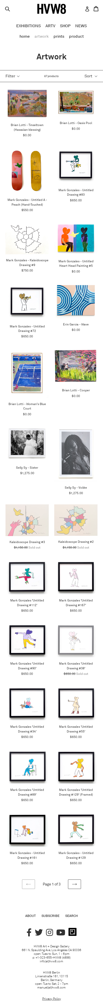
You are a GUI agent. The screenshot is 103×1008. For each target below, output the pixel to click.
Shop (65, 25)
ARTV (50, 25)
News (81, 25)
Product (76, 36)
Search (71, 916)
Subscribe (51, 916)
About (30, 916)
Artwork (41, 36)
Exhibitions (28, 25)
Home (25, 36)
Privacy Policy (51, 999)
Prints (59, 36)
